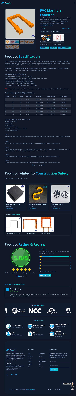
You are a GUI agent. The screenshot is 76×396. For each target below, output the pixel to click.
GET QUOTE (53, 47)
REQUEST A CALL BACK (64, 47)
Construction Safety (56, 31)
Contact (30, 364)
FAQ (29, 367)
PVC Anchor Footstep (46, 233)
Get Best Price (66, 28)
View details (10, 208)
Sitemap (41, 367)
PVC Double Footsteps (30, 233)
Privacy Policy (42, 361)
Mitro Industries (30, 389)
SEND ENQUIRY (44, 47)
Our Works (42, 353)
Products (30, 356)
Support (41, 356)
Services (30, 359)
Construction (45, 31)
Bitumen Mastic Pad (13, 204)
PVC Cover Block (57, 204)
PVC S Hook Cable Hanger (38, 204)
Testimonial (42, 359)
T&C (40, 364)
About (29, 353)
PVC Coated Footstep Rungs (13, 233)
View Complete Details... (46, 25)
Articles (30, 361)
